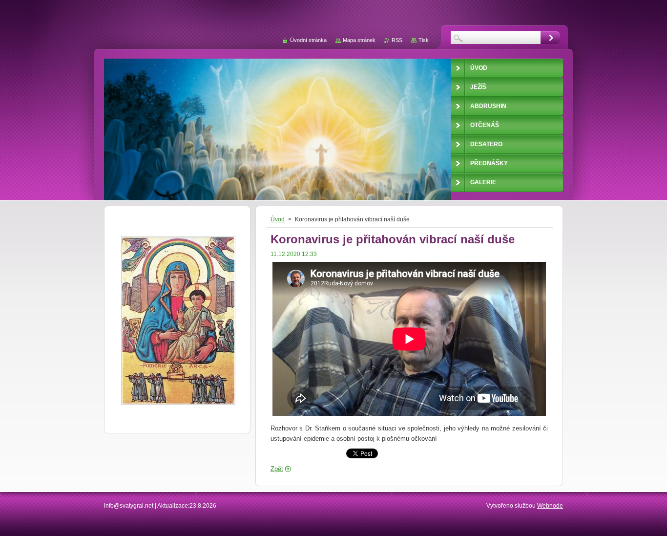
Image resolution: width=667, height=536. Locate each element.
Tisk (423, 40)
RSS (397, 40)
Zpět (277, 468)
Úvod (278, 219)
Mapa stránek (359, 40)
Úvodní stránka (308, 40)
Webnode (550, 506)
